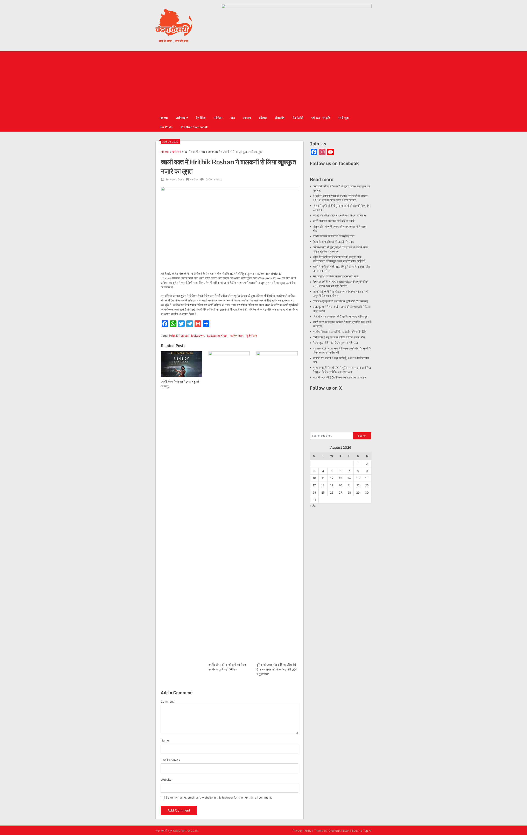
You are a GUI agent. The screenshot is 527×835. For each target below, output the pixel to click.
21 (349, 485)
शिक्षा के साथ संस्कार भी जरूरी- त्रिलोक (333, 241)
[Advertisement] (263, 82)
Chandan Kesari (338, 830)
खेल (233, 117)
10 (314, 478)
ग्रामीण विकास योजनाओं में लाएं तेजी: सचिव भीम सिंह (339, 331)
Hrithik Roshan (179, 335)
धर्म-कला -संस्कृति (320, 117)
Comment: (168, 701)
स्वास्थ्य (247, 117)
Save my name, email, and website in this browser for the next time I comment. (219, 797)
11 (323, 478)
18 (323, 485)
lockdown (197, 335)
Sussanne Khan (217, 335)
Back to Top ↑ (362, 830)
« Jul (313, 505)
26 (331, 492)
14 (349, 478)
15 (358, 478)
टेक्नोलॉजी (298, 117)
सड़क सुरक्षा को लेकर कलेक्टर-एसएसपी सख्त (336, 276)
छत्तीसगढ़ (180, 117)
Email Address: (171, 760)
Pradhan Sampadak (194, 127)
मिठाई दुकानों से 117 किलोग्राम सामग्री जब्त (335, 343)
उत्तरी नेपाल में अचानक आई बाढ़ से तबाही (333, 221)
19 (331, 485)
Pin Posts (166, 127)
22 (358, 485)
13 (340, 478)
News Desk (176, 179)
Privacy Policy (302, 830)
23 (367, 485)
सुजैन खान (251, 335)
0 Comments (214, 179)
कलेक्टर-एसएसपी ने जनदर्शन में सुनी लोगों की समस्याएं (340, 301)
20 (340, 485)
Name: (165, 740)
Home (164, 117)
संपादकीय (279, 117)
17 (314, 485)
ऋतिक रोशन (236, 335)
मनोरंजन (218, 117)
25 (323, 492)
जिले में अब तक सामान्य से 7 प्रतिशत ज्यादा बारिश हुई (340, 316)
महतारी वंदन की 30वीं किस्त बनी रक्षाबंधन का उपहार (339, 377)
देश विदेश (200, 117)
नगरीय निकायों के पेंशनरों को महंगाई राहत (333, 236)
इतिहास (263, 117)
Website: (166, 779)
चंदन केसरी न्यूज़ (163, 830)
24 (314, 492)
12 (331, 478)
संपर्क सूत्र (343, 117)
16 (366, 478)
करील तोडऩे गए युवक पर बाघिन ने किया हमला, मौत (339, 337)
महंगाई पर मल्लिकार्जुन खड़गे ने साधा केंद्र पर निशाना (339, 215)
